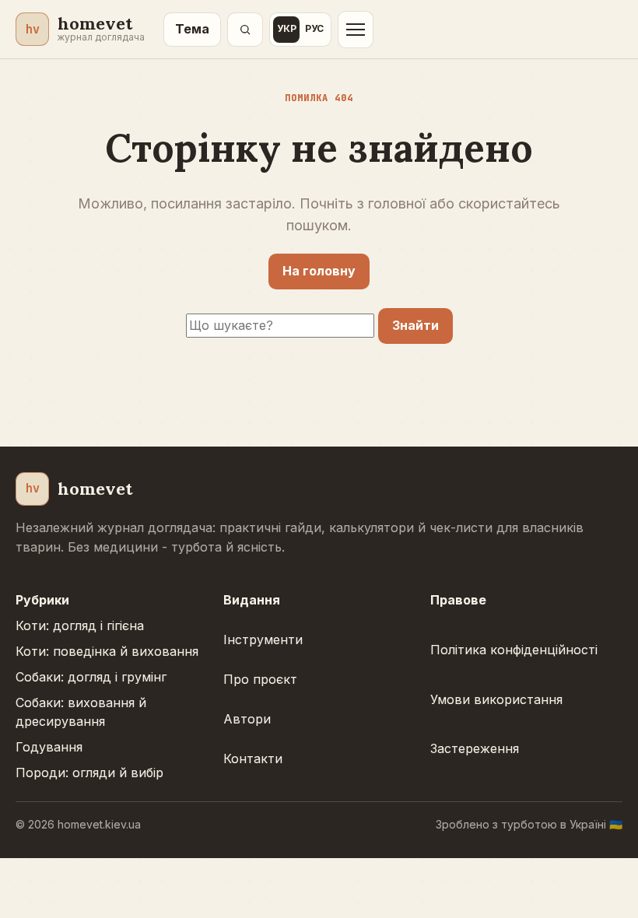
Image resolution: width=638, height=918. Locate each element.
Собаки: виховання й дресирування (81, 712)
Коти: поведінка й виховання (107, 651)
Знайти (415, 325)
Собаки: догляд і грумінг (91, 677)
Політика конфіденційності (514, 649)
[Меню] (355, 29)
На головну (319, 271)
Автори (247, 719)
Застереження (474, 748)
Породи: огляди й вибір (89, 772)
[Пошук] (245, 29)
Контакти (252, 758)
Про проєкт (260, 679)
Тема (192, 29)
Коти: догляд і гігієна (80, 625)
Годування (49, 747)
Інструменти (263, 639)
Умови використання (496, 699)
